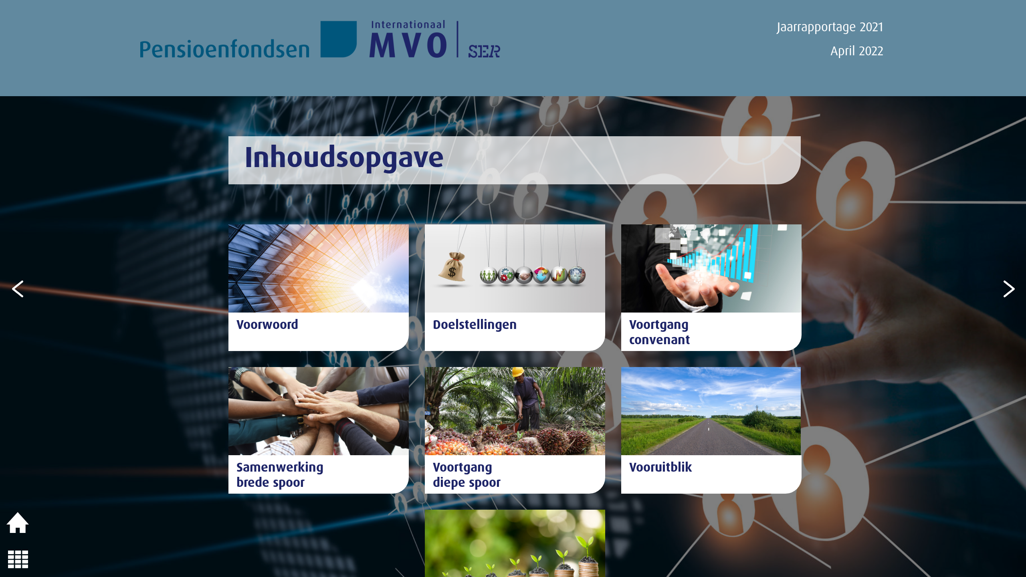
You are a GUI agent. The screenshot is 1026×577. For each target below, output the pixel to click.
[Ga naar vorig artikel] (18, 288)
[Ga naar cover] (18, 523)
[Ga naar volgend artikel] (1008, 288)
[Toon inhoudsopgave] (18, 559)
